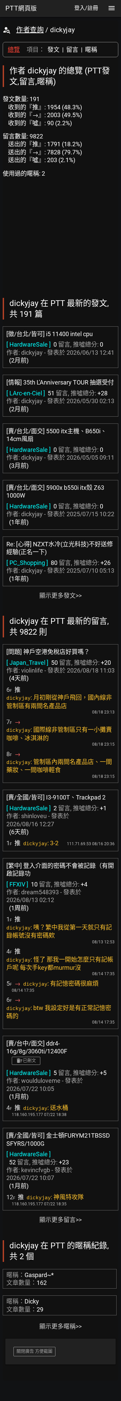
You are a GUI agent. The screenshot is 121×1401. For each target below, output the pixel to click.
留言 (72, 49)
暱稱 (91, 49)
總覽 (14, 49)
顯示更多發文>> (60, 595)
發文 (53, 49)
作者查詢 (30, 30)
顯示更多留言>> (60, 1219)
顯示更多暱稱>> (60, 1326)
